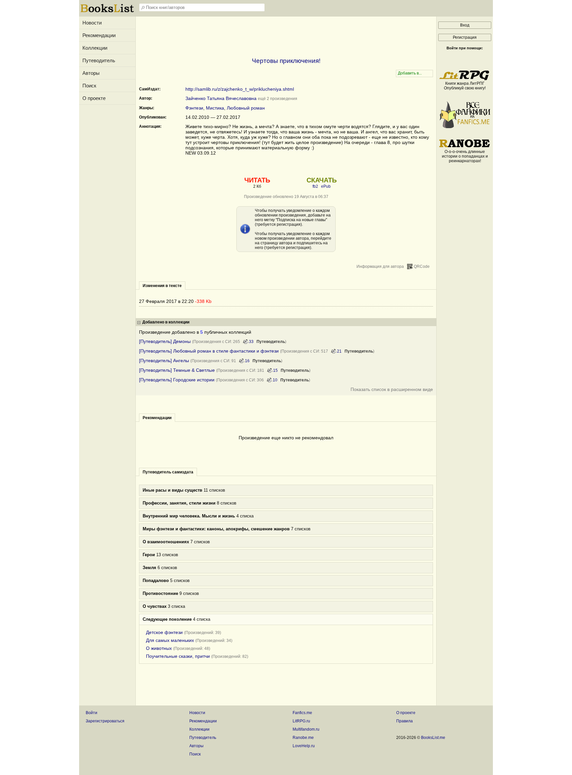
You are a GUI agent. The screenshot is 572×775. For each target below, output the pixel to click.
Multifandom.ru (306, 729)
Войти (91, 712)
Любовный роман (246, 108)
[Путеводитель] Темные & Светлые (177, 370)
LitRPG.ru (301, 721)
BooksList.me (433, 737)
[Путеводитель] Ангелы (164, 360)
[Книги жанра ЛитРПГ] (464, 78)
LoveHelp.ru (304, 746)
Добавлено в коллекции (165, 322)
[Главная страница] (107, 11)
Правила (404, 721)
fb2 (315, 186)
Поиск (89, 85)
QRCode (422, 266)
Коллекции (94, 48)
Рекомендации (99, 35)
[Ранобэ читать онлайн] (465, 147)
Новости (92, 22)
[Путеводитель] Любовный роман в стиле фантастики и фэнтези (209, 351)
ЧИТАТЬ (257, 180)
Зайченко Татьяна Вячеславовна (221, 98)
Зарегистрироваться (105, 721)
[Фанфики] (464, 126)
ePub (326, 186)
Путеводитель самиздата (168, 472)
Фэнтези (194, 108)
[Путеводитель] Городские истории (177, 379)
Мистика (215, 108)
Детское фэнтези (164, 632)
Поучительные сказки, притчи (178, 656)
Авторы (91, 73)
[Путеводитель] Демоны (165, 341)
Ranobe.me (303, 737)
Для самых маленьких (170, 640)
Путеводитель (98, 60)
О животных (159, 648)
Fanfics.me (302, 712)
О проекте (94, 98)
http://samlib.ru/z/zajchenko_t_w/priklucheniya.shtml (239, 89)
